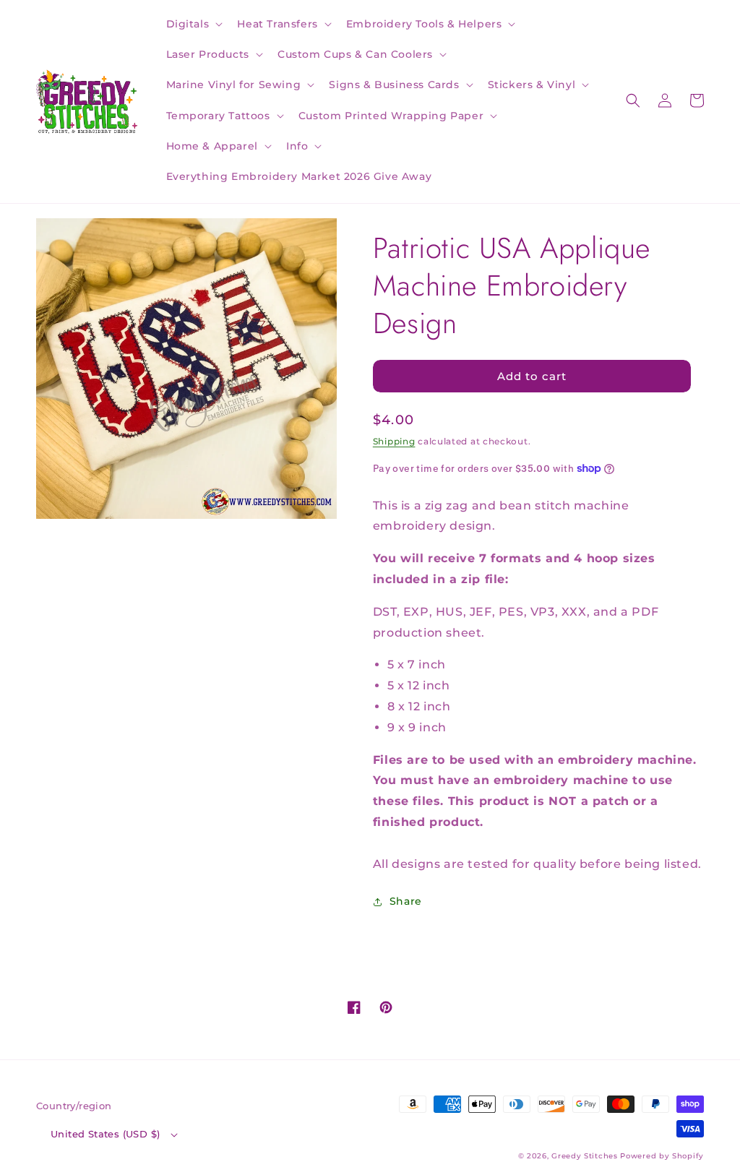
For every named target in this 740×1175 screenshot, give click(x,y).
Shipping (394, 441)
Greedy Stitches (584, 1156)
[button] (193, 24)
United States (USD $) (105, 1134)
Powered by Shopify (662, 1156)
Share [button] (406, 901)
